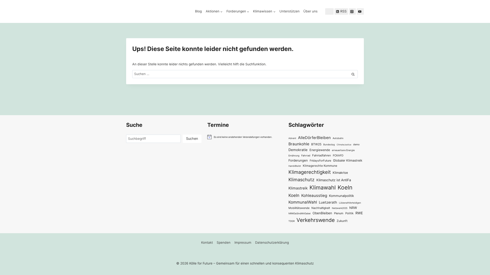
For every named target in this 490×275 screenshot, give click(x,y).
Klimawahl (323, 187)
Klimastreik (298, 188)
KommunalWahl (302, 202)
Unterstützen (289, 11)
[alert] (245, 137)
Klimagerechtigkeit (309, 172)
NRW (353, 208)
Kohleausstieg (314, 195)
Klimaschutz (301, 179)
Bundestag (329, 144)
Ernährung (293, 155)
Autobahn (338, 138)
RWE (359, 213)
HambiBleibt (294, 166)
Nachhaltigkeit (320, 207)
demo (356, 144)
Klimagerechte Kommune (320, 165)
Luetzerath (328, 202)
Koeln (345, 187)
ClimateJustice (344, 144)
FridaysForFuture (320, 160)
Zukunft (342, 221)
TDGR (291, 221)
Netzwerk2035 (339, 208)
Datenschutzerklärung (272, 242)
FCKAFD (338, 155)
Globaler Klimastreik (347, 160)
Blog (198, 11)
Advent (292, 138)
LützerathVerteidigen (350, 202)
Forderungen (298, 160)
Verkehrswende (315, 220)
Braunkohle (298, 144)
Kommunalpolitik (341, 196)
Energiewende (320, 150)
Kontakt (207, 242)
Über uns (310, 11)
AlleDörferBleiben (314, 137)
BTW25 (316, 144)
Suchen (192, 139)
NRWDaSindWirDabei (299, 213)
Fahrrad (305, 155)
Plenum (338, 213)
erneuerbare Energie (343, 150)
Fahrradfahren (321, 155)
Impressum (242, 242)
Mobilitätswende (299, 207)
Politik (349, 213)
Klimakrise (340, 173)
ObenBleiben (322, 213)
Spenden (223, 242)
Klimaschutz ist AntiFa (333, 180)
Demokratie (298, 150)
